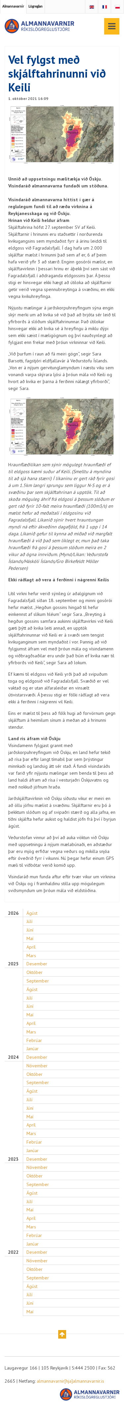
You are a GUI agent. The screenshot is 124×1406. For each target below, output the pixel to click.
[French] (104, 7)
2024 (13, 1057)
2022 (13, 1252)
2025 (13, 964)
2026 (13, 913)
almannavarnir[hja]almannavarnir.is (70, 1381)
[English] (91, 7)
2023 (13, 1159)
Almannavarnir (13, 6)
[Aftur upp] (62, 1334)
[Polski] (117, 7)
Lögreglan (35, 6)
